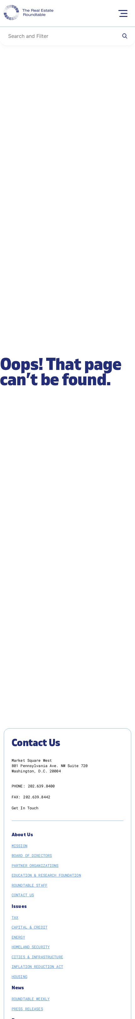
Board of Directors (32, 855)
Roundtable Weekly (31, 998)
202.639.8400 (41, 785)
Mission (19, 845)
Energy (18, 937)
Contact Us (23, 894)
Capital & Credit (29, 926)
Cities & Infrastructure (37, 956)
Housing (19, 976)
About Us (22, 835)
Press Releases (27, 1008)
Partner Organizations (35, 865)
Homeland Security (31, 946)
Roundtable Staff (29, 885)
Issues (19, 906)
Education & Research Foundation (46, 875)
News (18, 988)
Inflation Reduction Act (37, 966)
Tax (15, 917)
